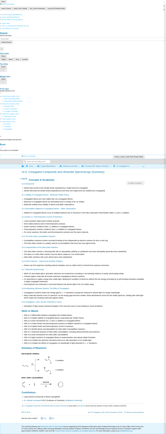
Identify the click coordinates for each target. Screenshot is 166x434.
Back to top (25, 412)
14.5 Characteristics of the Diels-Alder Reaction (40, 247)
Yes (45, 418)
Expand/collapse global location (143, 165)
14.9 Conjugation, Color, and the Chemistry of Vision (42, 302)
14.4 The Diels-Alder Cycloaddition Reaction (38, 236)
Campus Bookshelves (48, 166)
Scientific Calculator (11, 111)
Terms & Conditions (72, 431)
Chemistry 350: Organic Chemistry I (96, 166)
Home (31, 166)
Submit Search (6, 42)
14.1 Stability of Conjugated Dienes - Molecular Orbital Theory (45, 195)
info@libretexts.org (125, 431)
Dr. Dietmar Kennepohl (32, 400)
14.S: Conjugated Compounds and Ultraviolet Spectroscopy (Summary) (44, 406)
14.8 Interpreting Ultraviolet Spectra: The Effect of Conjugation (45, 288)
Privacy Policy (60, 431)
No (53, 418)
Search (25, 161)
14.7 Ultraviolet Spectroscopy (33, 269)
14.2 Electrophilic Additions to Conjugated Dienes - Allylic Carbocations (49, 209)
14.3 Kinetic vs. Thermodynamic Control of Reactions (42, 217)
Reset (3, 56)
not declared (82, 406)
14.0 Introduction (28, 184)
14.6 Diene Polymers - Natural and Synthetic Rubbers (42, 261)
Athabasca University (70, 166)
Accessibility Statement (87, 431)
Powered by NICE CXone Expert (51, 426)
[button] (7, 126)
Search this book (5, 35)
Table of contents (135, 183)
